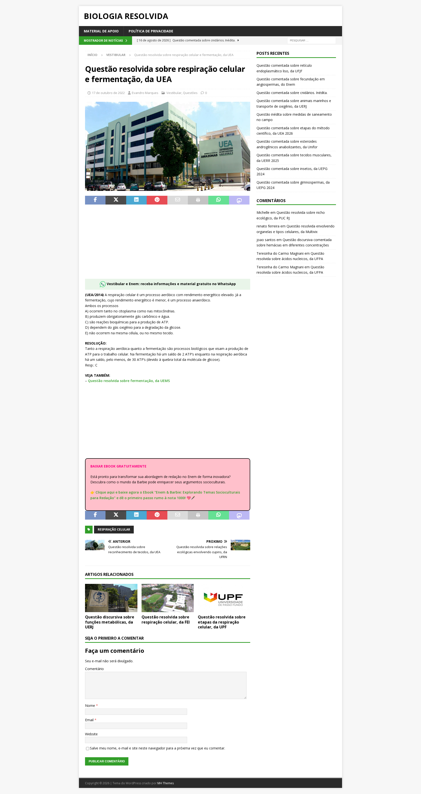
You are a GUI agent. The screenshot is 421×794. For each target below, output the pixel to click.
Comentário (94, 668)
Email (90, 720)
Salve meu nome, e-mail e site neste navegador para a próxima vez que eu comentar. (157, 748)
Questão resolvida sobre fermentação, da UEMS (129, 380)
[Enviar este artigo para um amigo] (177, 200)
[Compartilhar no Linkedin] (136, 200)
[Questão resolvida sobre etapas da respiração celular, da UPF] (224, 598)
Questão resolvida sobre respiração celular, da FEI (166, 619)
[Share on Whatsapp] (218, 200)
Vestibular (174, 93)
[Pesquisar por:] (311, 40)
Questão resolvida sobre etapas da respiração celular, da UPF (222, 622)
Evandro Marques (145, 93)
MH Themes (165, 783)
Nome (90, 705)
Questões (190, 93)
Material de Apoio (101, 31)
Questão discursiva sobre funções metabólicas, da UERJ (109, 622)
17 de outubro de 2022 (108, 93)
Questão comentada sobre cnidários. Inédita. (292, 92)
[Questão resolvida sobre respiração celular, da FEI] (168, 598)
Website (91, 734)
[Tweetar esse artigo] (115, 200)
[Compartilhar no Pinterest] (157, 200)
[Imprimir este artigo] (198, 200)
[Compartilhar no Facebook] (95, 200)
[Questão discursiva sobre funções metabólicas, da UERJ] (111, 598)
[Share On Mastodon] (239, 200)
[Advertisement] (167, 245)
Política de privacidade (151, 31)
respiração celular (114, 529)
